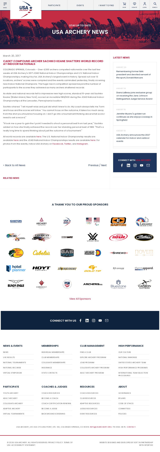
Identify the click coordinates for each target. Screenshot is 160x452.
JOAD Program (87, 362)
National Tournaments (14, 362)
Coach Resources (51, 393)
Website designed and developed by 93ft (119, 442)
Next (104, 165)
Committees (124, 408)
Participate (54, 5)
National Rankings (127, 357)
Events (80, 5)
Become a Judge (49, 408)
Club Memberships (50, 357)
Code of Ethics (126, 403)
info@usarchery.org (101, 427)
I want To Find (106, 5)
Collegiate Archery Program (94, 367)
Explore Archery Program (93, 357)
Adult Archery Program (92, 373)
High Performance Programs (133, 367)
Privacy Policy (55, 442)
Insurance (47, 367)
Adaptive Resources (90, 403)
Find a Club (85, 352)
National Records (12, 367)
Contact (131, 427)
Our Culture (124, 352)
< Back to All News (14, 165)
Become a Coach (50, 398)
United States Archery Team (132, 362)
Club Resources (88, 398)
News (5, 352)
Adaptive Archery (11, 408)
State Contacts (50, 373)
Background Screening (53, 414)
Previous (93, 165)
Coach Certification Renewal (56, 403)
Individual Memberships (53, 352)
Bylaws (121, 398)
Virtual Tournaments (13, 414)
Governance (124, 393)
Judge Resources (88, 408)
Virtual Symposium (12, 373)
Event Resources (88, 414)
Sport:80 (148, 445)
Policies (122, 414)
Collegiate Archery (13, 403)
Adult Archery (10, 398)
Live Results (9, 357)
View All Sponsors (80, 299)
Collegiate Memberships (53, 362)
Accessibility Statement (23, 445)
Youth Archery (10, 393)
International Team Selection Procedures (133, 374)
